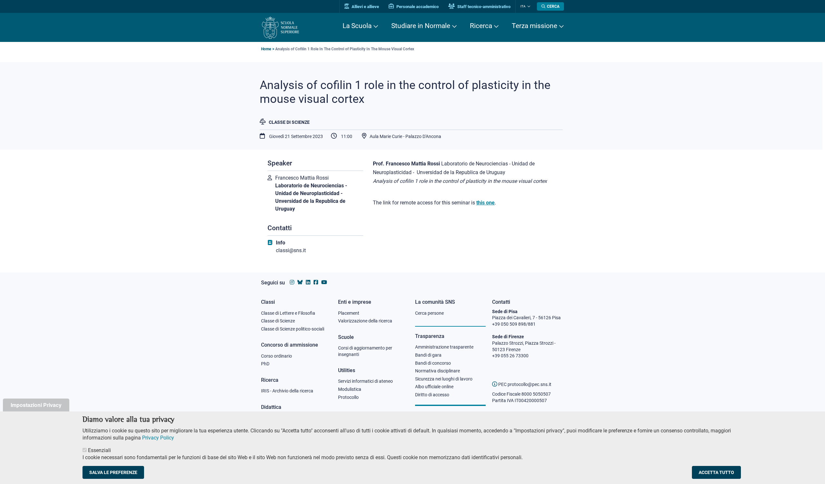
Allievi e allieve (365, 6)
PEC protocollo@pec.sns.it (524, 384)
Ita (523, 6)
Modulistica (349, 389)
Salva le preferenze (113, 472)
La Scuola (357, 26)
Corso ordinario (276, 356)
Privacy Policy (158, 438)
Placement (348, 313)
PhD (265, 363)
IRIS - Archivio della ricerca (287, 390)
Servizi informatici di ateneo (365, 381)
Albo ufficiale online (434, 386)
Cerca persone (429, 313)
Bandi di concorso (433, 363)
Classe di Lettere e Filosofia (288, 313)
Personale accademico (417, 6)
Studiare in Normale (420, 26)
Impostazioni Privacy (36, 405)
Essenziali (99, 450)
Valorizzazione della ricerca (365, 320)
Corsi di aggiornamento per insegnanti (365, 351)
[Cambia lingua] (528, 6)
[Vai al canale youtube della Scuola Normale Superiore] (324, 282)
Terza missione (534, 26)
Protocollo (348, 397)
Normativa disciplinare (437, 370)
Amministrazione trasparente (444, 347)
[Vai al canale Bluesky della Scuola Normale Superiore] (300, 282)
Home (266, 49)
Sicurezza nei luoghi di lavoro (443, 378)
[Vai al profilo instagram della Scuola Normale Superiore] (292, 282)
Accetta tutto (716, 472)
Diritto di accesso (432, 394)
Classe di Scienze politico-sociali (292, 328)
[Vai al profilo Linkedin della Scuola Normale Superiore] (308, 282)
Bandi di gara (428, 355)
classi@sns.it (291, 250)
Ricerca (481, 26)
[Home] (280, 27)
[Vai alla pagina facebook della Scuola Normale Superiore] (316, 282)
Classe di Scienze (289, 122)
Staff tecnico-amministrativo (483, 6)
